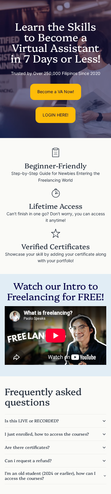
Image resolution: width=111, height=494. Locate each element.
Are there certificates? (27, 447)
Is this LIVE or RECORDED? (32, 421)
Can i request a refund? (28, 460)
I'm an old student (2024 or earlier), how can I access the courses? (50, 475)
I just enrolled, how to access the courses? (47, 434)
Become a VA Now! (55, 91)
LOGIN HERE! (55, 114)
